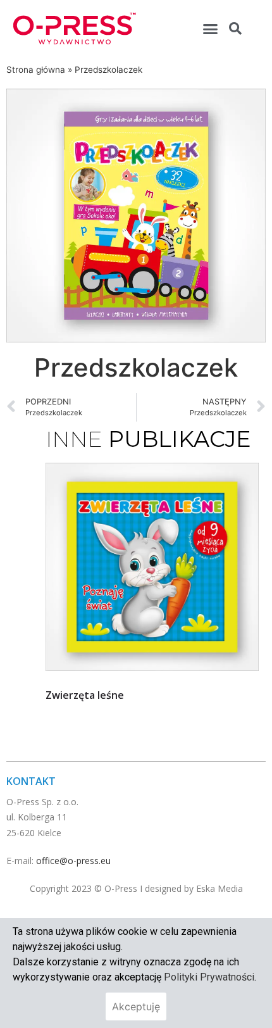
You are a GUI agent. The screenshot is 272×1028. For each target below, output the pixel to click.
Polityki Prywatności (209, 977)
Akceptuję (136, 1006)
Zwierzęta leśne (85, 695)
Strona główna (35, 70)
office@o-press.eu (73, 861)
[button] (211, 28)
